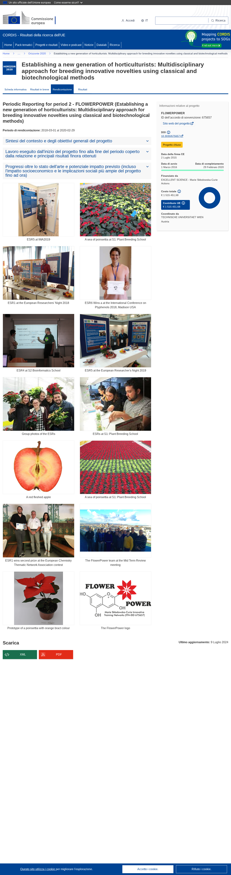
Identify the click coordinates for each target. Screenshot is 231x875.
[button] (144, 21)
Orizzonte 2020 (37, 53)
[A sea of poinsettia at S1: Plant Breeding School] (115, 210)
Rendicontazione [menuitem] (62, 89)
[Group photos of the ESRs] (38, 404)
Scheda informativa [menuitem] (16, 89)
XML (23, 654)
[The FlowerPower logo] (115, 598)
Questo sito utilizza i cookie (38, 869)
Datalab (102, 44)
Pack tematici (23, 44)
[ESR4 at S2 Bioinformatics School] (38, 340)
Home (8, 44)
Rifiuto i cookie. (201, 869)
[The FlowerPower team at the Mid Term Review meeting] (115, 530)
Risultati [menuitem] (82, 89)
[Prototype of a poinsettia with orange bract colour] (38, 598)
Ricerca (115, 44)
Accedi (130, 20)
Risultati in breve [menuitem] (39, 89)
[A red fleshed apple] (38, 467)
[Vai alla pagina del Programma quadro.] (9, 68)
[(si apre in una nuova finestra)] (31, 18)
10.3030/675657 (170, 136)
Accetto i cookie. (147, 869)
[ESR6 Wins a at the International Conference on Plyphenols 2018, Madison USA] (115, 273)
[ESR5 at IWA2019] (38, 210)
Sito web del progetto (177, 124)
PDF (59, 654)
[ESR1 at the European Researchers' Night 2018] (38, 273)
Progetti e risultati (46, 44)
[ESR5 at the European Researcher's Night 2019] (115, 340)
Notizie (88, 44)
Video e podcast (71, 44)
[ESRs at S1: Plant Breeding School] (115, 404)
